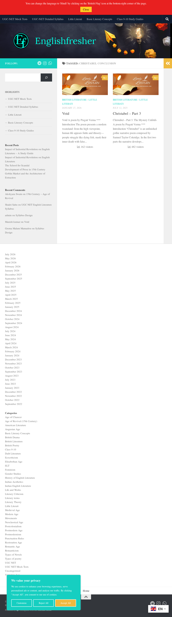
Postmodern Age (14, 530)
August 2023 (12, 375)
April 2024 (10, 343)
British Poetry (12, 445)
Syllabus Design (24, 215)
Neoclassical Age (14, 522)
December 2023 (13, 359)
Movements (11, 518)
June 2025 (10, 286)
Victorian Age (12, 574)
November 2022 (13, 395)
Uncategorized (12, 570)
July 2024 (10, 331)
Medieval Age (12, 510)
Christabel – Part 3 (127, 113)
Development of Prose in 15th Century (25, 169)
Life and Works (13, 489)
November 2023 (13, 363)
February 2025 (12, 302)
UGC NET (10, 562)
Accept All (65, 603)
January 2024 (12, 355)
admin (8, 215)
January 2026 (12, 270)
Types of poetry (13, 558)
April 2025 (10, 294)
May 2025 (10, 290)
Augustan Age (12, 429)
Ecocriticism (11, 457)
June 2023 (10, 383)
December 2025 (13, 274)
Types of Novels (13, 554)
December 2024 (13, 311)
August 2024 (12, 327)
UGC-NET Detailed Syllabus (47, 19)
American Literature (15, 425)
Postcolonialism (13, 526)
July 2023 (10, 379)
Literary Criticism (14, 494)
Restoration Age (13, 542)
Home (86, 590)
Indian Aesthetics (14, 481)
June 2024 (10, 335)
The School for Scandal (17, 165)
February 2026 (12, 266)
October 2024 (12, 319)
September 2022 (13, 404)
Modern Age (11, 514)
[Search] (46, 77)
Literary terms (12, 498)
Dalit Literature (13, 453)
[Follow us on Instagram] (45, 63)
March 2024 (11, 347)
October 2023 (12, 367)
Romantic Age (12, 546)
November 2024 (13, 315)
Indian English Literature (18, 485)
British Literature (74, 99)
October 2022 (12, 400)
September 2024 (13, 323)
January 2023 (12, 387)
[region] (44, 592)
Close (86, 9)
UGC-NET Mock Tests (14, 19)
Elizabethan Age (13, 461)
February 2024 (12, 351)
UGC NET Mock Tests (17, 566)
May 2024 (10, 339)
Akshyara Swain (13, 194)
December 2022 (13, 391)
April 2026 (10, 262)
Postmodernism (13, 534)
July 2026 (10, 254)
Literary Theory (13, 502)
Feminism (10, 469)
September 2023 (13, 371)
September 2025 (13, 278)
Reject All (43, 603)
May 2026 (10, 258)
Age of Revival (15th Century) (21, 421)
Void (65, 113)
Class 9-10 (10, 449)
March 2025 (11, 298)
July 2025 (10, 282)
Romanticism (12, 550)
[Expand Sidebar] (168, 63)
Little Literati (75, 19)
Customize (22, 603)
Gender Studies (13, 473)
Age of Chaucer (13, 417)
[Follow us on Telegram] (39, 63)
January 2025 (12, 306)
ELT (7, 465)
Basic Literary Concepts (99, 19)
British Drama (12, 437)
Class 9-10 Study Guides (130, 19)
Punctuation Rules (14, 538)
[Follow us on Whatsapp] (50, 63)
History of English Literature (20, 477)
